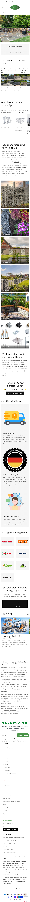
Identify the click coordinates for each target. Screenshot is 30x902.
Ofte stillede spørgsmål (8, 810)
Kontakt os (5, 807)
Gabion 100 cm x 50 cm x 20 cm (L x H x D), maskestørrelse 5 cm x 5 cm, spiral (7, 129)
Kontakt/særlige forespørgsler (9, 773)
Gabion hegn (5, 262)
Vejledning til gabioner (10, 710)
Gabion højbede (6, 234)
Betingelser (5, 804)
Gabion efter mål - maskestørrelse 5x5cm (5, 88)
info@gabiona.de (11, 852)
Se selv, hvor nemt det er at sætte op (23, 111)
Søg (3, 826)
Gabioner (5, 754)
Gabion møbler (6, 318)
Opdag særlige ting (15, 606)
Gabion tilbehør (6, 346)
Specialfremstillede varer (8, 751)
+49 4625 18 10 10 (11, 840)
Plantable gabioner (7, 758)
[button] (2, 7)
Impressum (5, 788)
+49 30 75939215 (11, 849)
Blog (4, 813)
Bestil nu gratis (15, 602)
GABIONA (13, 899)
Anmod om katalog (7, 776)
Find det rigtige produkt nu (14, 46)
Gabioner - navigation (7, 206)
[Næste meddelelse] (27, 1)
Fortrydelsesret (6, 798)
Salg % (4, 780)
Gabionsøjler (5, 290)
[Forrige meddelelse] (2, 1)
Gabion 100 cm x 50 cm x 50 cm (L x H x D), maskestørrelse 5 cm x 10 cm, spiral (20, 129)
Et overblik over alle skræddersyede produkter (23, 70)
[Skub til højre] (18, 95)
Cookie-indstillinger (7, 795)
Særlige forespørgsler (8, 820)
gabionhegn (19, 867)
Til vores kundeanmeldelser (15, 393)
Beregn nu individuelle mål (14, 52)
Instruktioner (6, 817)
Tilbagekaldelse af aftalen (10, 829)
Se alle (27, 614)
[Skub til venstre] (11, 95)
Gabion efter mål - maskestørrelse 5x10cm (19, 88)
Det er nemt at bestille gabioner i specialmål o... (13, 637)
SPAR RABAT (23, 735)
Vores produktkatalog (8, 823)
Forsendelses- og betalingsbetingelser (11, 801)
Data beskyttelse (6, 792)
